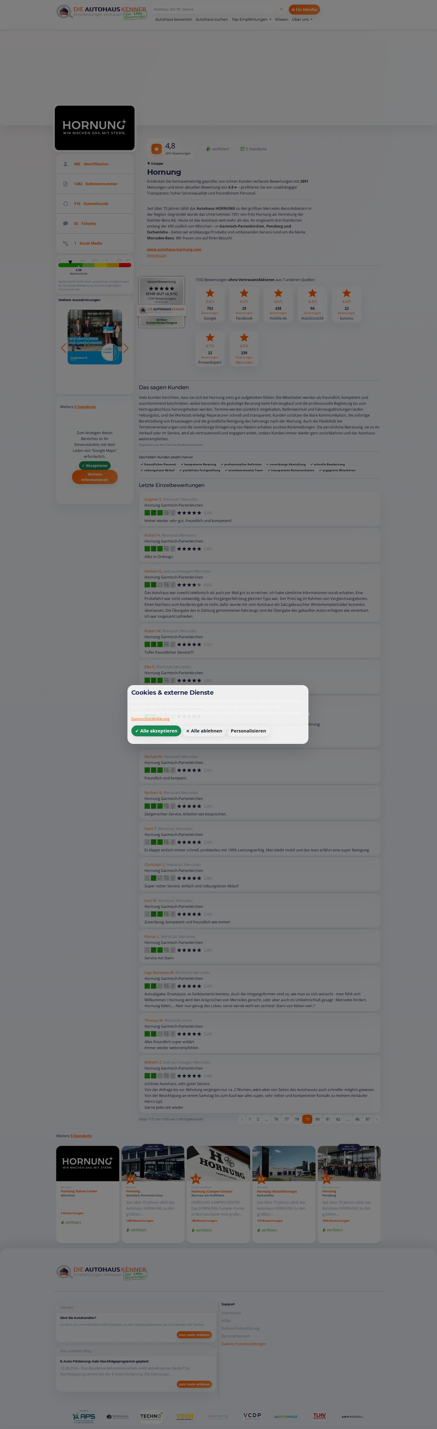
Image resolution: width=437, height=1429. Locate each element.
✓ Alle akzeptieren (156, 731)
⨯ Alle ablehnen (204, 731)
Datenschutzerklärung (150, 718)
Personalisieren (248, 731)
